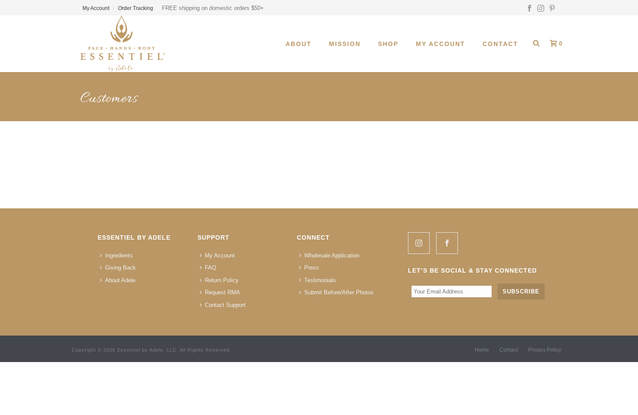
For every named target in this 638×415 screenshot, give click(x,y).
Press (311, 267)
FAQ (210, 267)
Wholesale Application (331, 255)
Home (482, 350)
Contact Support (225, 305)
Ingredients (119, 255)
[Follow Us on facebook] (447, 243)
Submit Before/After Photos (339, 292)
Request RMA (222, 292)
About (299, 43)
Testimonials (320, 280)
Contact (500, 43)
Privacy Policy (544, 350)
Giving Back (120, 267)
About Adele (120, 280)
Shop (388, 43)
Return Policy (222, 280)
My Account (440, 43)
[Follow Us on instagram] (419, 243)
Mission (345, 43)
